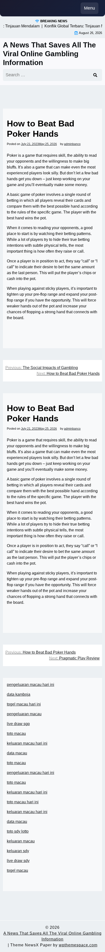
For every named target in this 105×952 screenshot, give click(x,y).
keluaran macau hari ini (27, 743)
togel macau (17, 870)
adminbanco (72, 144)
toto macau (16, 733)
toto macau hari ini (23, 802)
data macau (17, 821)
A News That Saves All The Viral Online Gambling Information (49, 54)
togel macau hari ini (24, 704)
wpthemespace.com (78, 945)
